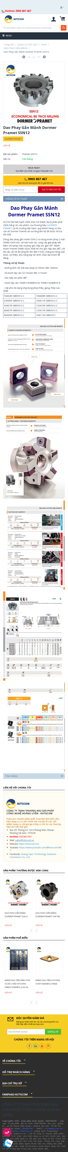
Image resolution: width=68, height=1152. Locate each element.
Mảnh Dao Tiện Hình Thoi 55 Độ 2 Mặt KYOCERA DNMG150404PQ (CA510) (17, 984)
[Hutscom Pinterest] (48, 1045)
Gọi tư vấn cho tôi (51, 189)
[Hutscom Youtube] (41, 1045)
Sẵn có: (7, 158)
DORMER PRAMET (13, 138)
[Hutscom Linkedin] (35, 1045)
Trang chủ (8, 44)
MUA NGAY (34, 169)
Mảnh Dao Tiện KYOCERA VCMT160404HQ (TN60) (48, 982)
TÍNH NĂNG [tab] (11, 776)
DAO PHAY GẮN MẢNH (15, 48)
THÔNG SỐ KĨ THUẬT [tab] (16, 198)
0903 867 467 (35, 180)
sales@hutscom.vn (24, 840)
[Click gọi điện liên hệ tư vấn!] (7, 1132)
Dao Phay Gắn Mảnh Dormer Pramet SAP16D (48, 915)
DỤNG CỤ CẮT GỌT (27, 44)
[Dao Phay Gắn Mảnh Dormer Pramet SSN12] (34, 92)
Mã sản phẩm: (10, 154)
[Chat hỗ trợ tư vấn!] (8, 1143)
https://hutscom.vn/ (29, 843)
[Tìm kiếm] (63, 28)
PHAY (44, 44)
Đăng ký (53, 1031)
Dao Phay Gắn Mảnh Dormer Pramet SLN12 (16, 915)
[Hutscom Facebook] (29, 1045)
